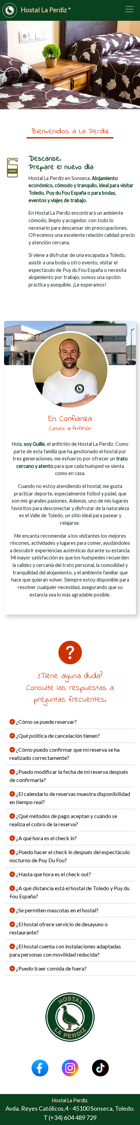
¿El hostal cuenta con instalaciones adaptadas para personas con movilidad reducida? (65, 950)
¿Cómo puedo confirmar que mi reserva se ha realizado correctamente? (65, 753)
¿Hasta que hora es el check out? (53, 874)
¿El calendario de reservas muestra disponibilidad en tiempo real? (70, 797)
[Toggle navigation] (129, 9)
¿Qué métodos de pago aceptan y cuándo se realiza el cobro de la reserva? (63, 820)
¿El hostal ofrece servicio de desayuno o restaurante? (59, 928)
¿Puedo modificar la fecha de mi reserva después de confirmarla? (69, 775)
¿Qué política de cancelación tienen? (57, 735)
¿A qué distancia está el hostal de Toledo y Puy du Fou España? (69, 892)
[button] (10, 62)
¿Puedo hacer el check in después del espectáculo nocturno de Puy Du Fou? (70, 856)
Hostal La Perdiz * (46, 10)
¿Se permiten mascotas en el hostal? (57, 910)
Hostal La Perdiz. (70, 1100)
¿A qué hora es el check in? (46, 838)
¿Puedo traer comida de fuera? (51, 968)
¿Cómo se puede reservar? (46, 721)
